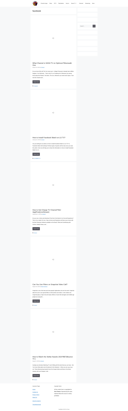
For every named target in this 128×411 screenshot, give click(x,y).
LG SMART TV (37, 158)
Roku (51, 3)
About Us (34, 397)
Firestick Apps (44, 3)
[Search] (94, 26)
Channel (81, 3)
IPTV (55, 3)
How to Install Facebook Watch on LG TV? (48, 138)
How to (67, 3)
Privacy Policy (35, 394)
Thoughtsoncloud (36, 404)
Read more (36, 81)
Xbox (93, 3)
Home (33, 389)
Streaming (87, 3)
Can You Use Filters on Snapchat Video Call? (49, 284)
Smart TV (73, 3)
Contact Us (35, 392)
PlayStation (61, 3)
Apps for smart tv (36, 401)
